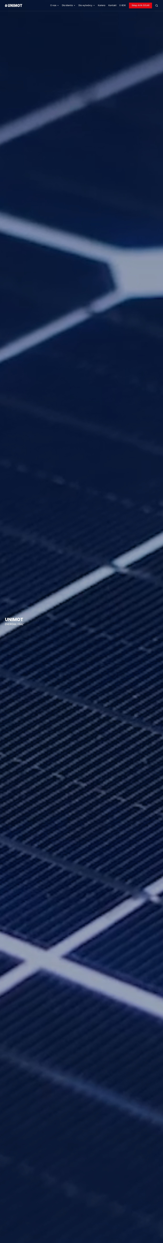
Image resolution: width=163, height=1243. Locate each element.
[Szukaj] (156, 5)
